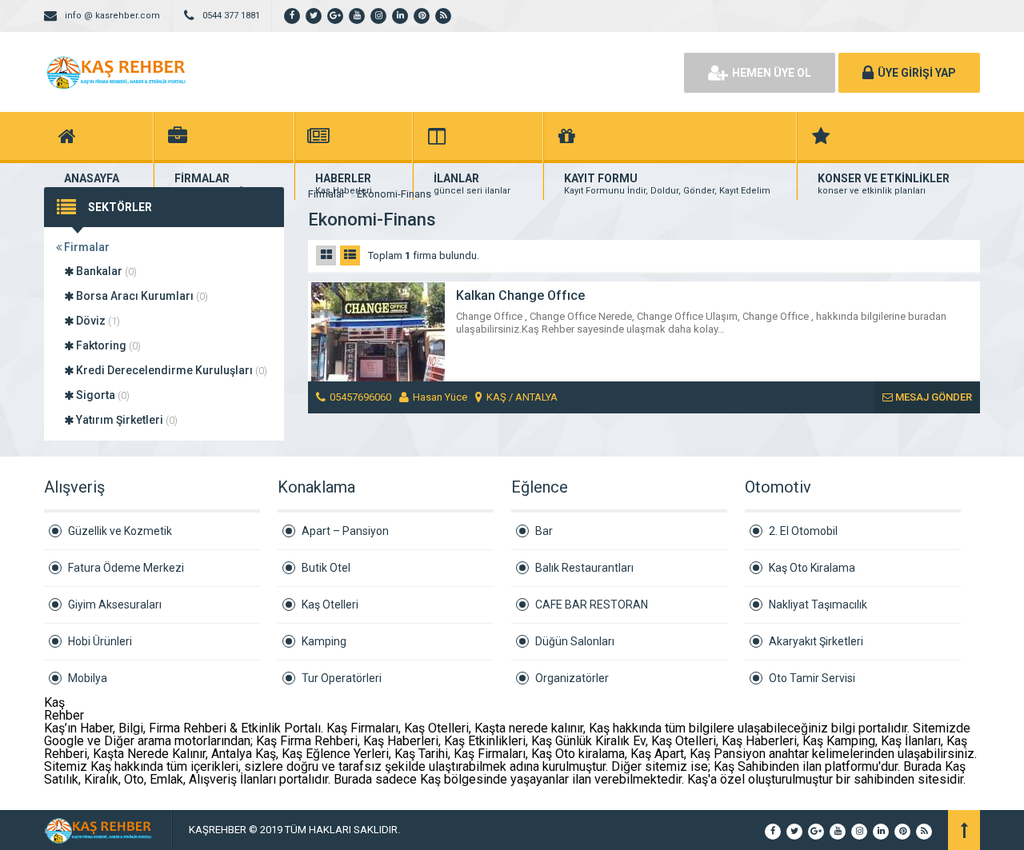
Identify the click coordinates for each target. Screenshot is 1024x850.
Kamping (324, 641)
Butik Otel (326, 567)
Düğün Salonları (574, 641)
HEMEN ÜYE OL (771, 72)
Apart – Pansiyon (345, 531)
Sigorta (102, 395)
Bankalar (105, 271)
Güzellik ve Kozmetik (120, 531)
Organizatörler (572, 678)
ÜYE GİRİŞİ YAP (917, 72)
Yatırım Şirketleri (126, 419)
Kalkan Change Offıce (520, 295)
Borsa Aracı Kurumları (141, 295)
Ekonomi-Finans (394, 194)
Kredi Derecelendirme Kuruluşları (170, 370)
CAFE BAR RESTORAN (591, 604)
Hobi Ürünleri (100, 641)
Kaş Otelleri (330, 604)
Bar (544, 531)
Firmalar (86, 247)
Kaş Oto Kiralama (812, 567)
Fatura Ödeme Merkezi (126, 567)
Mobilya (87, 678)
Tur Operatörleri (342, 678)
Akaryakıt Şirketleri (816, 641)
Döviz (97, 320)
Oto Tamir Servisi (812, 678)
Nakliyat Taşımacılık (818, 604)
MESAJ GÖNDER (932, 397)
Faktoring (107, 345)
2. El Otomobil (803, 531)
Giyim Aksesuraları (115, 604)
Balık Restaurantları (584, 567)
